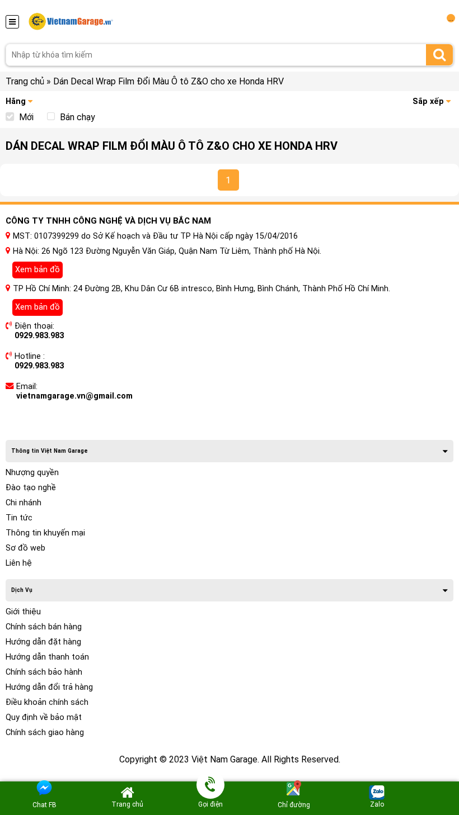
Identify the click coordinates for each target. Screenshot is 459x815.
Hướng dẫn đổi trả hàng (49, 687)
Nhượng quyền (32, 472)
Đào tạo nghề (31, 487)
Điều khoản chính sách (47, 702)
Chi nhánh (23, 503)
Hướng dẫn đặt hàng (43, 642)
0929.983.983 (39, 335)
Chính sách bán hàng (44, 627)
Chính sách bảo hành (44, 672)
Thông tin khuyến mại (45, 533)
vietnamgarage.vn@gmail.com (74, 396)
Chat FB (44, 805)
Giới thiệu (23, 612)
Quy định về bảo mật (44, 717)
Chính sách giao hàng (45, 732)
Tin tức (19, 518)
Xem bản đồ (37, 269)
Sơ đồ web (25, 548)
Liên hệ (19, 563)
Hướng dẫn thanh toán (47, 657)
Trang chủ (25, 81)
